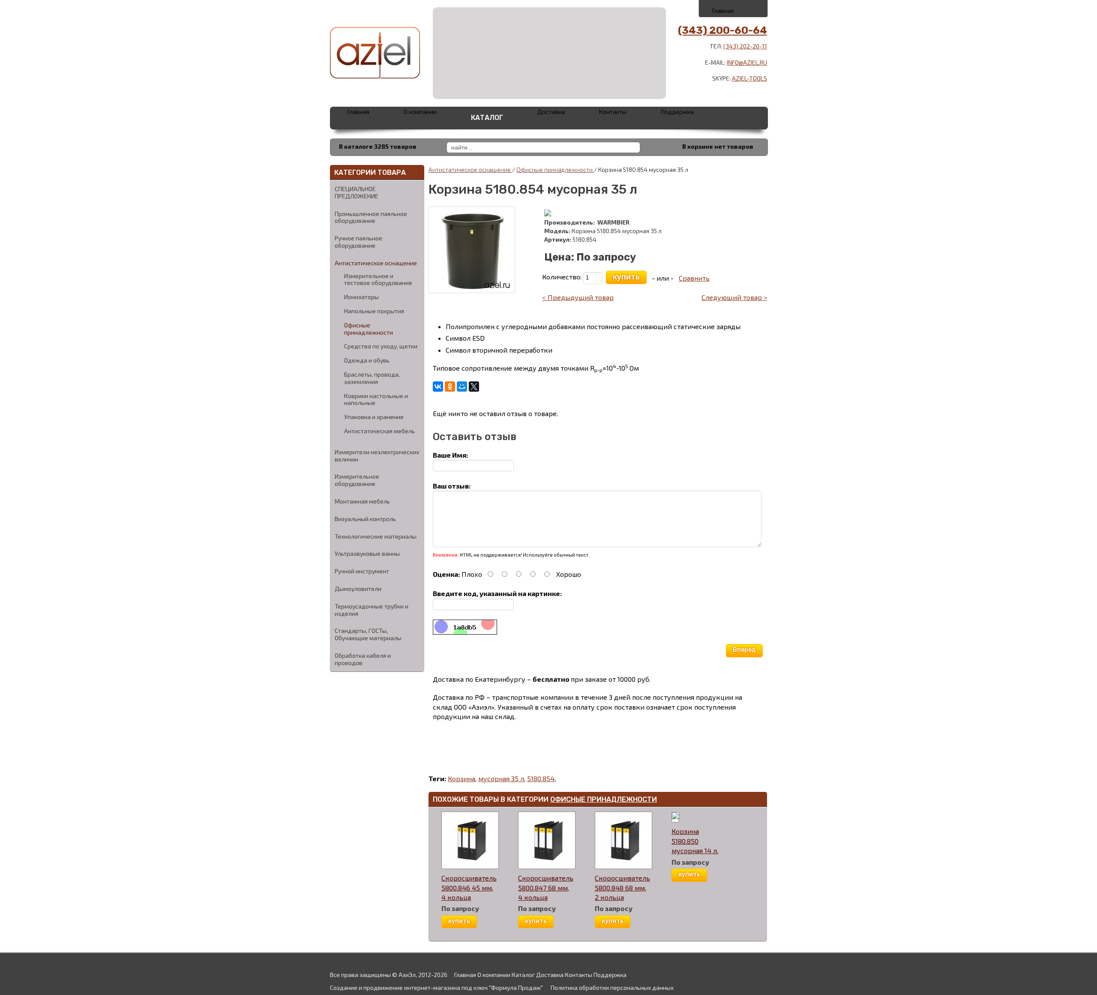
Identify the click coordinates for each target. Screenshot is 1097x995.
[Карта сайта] (752, 8)
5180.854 (540, 778)
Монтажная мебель (362, 501)
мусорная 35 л (501, 778)
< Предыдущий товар (578, 297)
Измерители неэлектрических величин (377, 455)
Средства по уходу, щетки (380, 346)
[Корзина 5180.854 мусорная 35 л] (472, 249)
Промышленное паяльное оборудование (371, 217)
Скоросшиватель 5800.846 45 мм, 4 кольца (469, 887)
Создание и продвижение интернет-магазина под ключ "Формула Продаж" (436, 987)
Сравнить (694, 278)
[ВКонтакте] (438, 386)
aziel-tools (749, 78)
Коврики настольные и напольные (376, 400)
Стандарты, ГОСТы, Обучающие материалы (368, 634)
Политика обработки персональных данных (612, 987)
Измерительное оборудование (357, 480)
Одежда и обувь (367, 360)
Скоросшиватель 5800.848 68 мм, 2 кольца (622, 887)
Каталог (487, 118)
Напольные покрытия (374, 311)
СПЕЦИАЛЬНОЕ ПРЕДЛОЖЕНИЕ (356, 192)
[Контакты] (734, 8)
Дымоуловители (358, 588)
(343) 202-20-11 (745, 46)
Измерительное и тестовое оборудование (378, 280)
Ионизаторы (361, 297)
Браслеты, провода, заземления (372, 378)
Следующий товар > (734, 297)
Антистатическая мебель (379, 431)
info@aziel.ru (747, 62)
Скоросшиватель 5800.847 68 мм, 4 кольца (545, 887)
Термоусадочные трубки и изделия (371, 609)
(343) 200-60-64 (722, 30)
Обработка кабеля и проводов (363, 659)
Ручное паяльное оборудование (358, 241)
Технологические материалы (376, 536)
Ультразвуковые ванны (367, 553)
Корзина (461, 778)
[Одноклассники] (450, 386)
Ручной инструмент (362, 571)
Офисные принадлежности (368, 329)
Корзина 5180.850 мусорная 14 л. (694, 840)
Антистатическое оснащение (376, 263)
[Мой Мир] (462, 386)
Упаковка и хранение (374, 417)
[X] (474, 386)
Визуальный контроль (365, 518)
